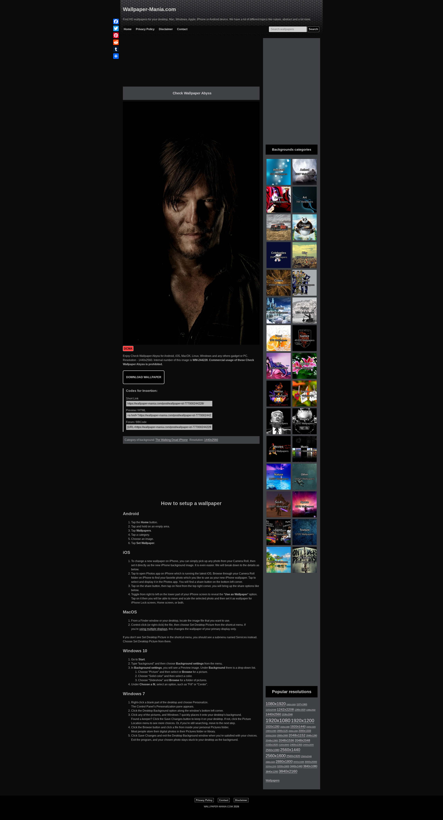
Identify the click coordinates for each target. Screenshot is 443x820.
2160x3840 (284, 745)
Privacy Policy (145, 29)
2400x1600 (308, 745)
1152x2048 (271, 710)
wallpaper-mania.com (218, 806)
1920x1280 (272, 726)
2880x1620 (270, 762)
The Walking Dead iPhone (171, 439)
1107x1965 (301, 704)
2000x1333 (305, 730)
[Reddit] (115, 42)
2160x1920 (272, 744)
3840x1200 (272, 771)
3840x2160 (288, 771)
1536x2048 (287, 714)
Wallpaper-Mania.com (149, 9)
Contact (182, 29)
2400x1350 (296, 744)
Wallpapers (272, 780)
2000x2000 (282, 735)
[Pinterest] (115, 35)
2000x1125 (282, 731)
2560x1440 (290, 749)
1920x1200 (302, 720)
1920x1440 (298, 726)
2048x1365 (272, 740)
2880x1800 (284, 761)
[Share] (115, 56)
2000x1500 (271, 735)
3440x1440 (296, 766)
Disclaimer (166, 29)
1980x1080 (271, 731)
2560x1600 (276, 756)
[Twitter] (115, 28)
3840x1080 (310, 766)
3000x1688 (298, 762)
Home (128, 29)
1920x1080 (278, 720)
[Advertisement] (191, 62)
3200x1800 (283, 766)
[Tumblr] (115, 49)
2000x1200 (293, 731)
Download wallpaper (143, 377)
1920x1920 (311, 727)
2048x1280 (311, 735)
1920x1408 (285, 727)
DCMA (128, 348)
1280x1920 (300, 709)
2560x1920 (293, 756)
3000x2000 (311, 761)
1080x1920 (276, 704)
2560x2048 (306, 756)
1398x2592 (310, 710)
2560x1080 (272, 750)
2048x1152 (297, 735)
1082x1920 (291, 704)
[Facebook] (115, 21)
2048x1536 (286, 740)
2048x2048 (302, 740)
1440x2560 (211, 439)
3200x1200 (271, 766)
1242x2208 (285, 709)
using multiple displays (153, 628)
